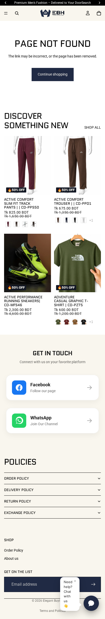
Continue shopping (53, 74)
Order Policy (16, 478)
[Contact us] (91, 603)
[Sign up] (93, 584)
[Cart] (98, 13)
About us (11, 558)
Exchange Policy (20, 512)
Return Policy (17, 501)
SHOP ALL (92, 127)
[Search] (16, 13)
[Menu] (6, 13)
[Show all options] (91, 220)
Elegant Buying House (58, 600)
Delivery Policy (19, 489)
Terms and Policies (52, 611)
